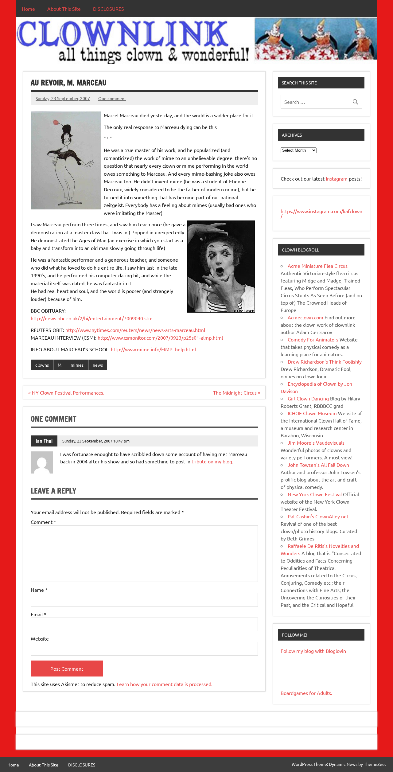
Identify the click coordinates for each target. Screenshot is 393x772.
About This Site (64, 9)
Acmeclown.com (305, 317)
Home (28, 9)
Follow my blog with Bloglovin (313, 651)
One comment (112, 98)
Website (40, 638)
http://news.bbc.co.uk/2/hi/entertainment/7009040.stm (92, 318)
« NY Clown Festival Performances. (66, 392)
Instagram (337, 178)
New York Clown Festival (315, 494)
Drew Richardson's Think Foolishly (325, 361)
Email (38, 614)
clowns (42, 365)
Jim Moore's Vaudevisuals (316, 442)
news (98, 365)
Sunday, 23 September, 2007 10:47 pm (96, 440)
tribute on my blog (212, 461)
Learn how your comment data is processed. (164, 684)
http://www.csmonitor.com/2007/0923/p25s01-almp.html (160, 337)
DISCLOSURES (108, 9)
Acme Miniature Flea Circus (318, 266)
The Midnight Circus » (236, 392)
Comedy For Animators (313, 339)
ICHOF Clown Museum (312, 413)
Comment (43, 521)
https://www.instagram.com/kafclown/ (321, 213)
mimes (77, 365)
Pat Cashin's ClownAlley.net (318, 516)
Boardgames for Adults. (306, 693)
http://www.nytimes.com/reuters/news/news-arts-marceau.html (135, 330)
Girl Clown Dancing (308, 398)
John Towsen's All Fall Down (318, 465)
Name (39, 589)
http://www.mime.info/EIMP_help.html (153, 349)
